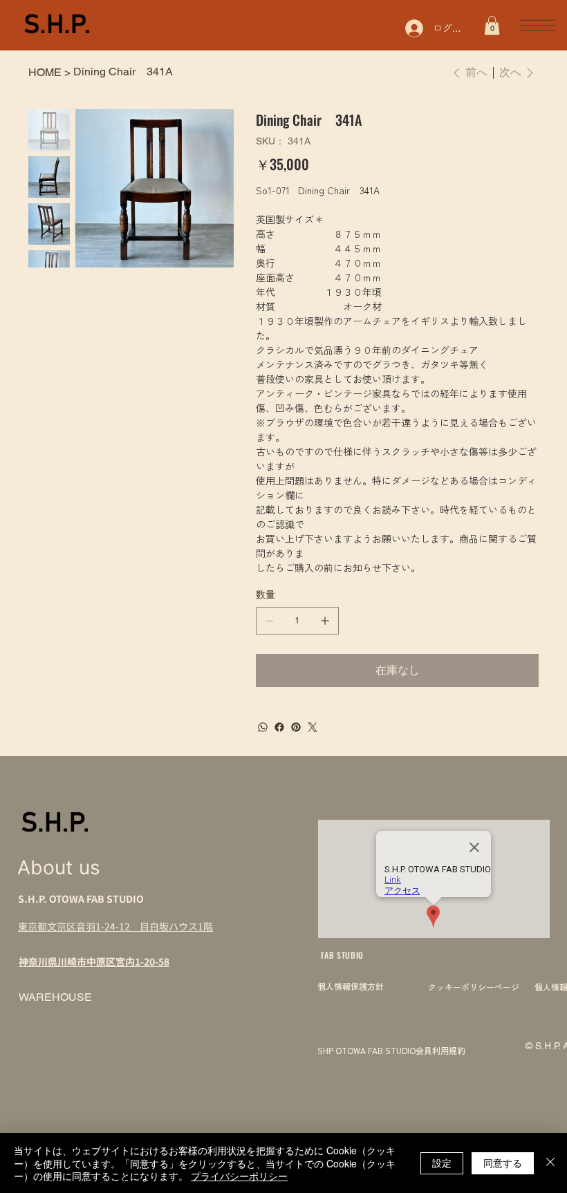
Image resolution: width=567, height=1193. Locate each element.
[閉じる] (550, 1163)
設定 (442, 1162)
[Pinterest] (296, 727)
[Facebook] (279, 727)
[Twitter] (312, 727)
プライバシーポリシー (239, 1176)
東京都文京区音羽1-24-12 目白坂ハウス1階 (115, 926)
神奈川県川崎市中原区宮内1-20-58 (94, 961)
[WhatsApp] (263, 727)
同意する (502, 1162)
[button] (492, 25)
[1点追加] (325, 621)
